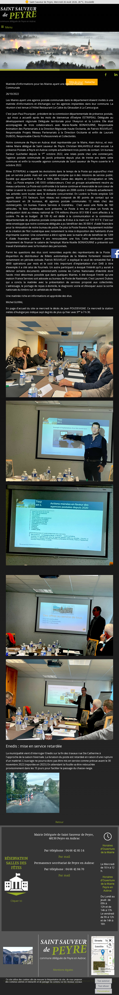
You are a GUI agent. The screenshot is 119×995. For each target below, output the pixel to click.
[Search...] (110, 944)
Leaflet (97, 971)
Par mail (64, 856)
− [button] (110, 963)
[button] (110, 940)
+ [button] (110, 958)
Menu (9, 27)
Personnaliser (103, 991)
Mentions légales (63, 969)
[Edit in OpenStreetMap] (99, 968)
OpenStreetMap (103, 973)
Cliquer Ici (16, 901)
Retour (59, 822)
